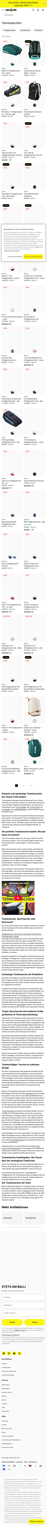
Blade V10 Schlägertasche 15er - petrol (11, 72)
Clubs (3, 1407)
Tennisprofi (26, 1191)
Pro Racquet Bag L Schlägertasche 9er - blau (11, 441)
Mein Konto (5, 1421)
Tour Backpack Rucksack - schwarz (33, 113)
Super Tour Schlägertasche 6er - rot (11, 482)
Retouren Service (7, 1392)
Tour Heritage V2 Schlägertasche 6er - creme (33, 441)
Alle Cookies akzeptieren (33, 256)
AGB (25, 1462)
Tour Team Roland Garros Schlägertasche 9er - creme (33, 359)
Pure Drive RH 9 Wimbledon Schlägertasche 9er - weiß (11, 770)
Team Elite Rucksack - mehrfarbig (31, 195)
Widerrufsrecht (32, 1462)
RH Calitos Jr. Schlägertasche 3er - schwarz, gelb (12, 113)
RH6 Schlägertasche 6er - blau (34, 522)
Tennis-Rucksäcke (8, 1111)
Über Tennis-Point (7, 1428)
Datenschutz (8, 251)
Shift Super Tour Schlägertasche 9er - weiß (33, 647)
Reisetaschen (37, 934)
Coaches (4, 1403)
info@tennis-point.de (20, 1330)
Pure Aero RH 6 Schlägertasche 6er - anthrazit (9, 360)
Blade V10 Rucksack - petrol (33, 769)
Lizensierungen (6, 1367)
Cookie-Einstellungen (8, 1375)
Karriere (4, 1400)
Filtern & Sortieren (36, 1521)
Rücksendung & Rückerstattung (11, 1440)
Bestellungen (5, 1388)
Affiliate (4, 1396)
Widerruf (4, 1363)
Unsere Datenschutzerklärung (10, 1335)
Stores (3, 1432)
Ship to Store (5, 1411)
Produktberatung (7, 1443)
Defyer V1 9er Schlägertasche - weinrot (12, 729)
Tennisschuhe (35, 807)
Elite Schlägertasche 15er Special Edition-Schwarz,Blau (34, 688)
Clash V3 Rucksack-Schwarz (34, 481)
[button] (2, 10)
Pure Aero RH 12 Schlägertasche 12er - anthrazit (32, 319)
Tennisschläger (21, 807)
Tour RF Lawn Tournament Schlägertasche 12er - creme (34, 277)
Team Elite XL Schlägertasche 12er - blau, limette (12, 195)
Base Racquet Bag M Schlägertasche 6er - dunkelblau (9, 524)
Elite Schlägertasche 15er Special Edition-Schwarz (11, 688)
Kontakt (4, 1425)
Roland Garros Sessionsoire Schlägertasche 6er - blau (11, 400)
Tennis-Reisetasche (17, 1140)
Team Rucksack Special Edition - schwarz (32, 72)
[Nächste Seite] (34, 785)
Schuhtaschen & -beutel (10, 936)
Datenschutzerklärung (8, 1462)
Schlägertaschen (8, 934)
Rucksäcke (28, 934)
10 (30, 785)
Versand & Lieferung (7, 1436)
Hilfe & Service (6, 1385)
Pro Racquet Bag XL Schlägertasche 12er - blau (33, 400)
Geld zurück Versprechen (9, 1371)
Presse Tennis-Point (7, 1447)
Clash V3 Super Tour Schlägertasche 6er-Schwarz (12, 154)
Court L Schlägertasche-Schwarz (10, 565)
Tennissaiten (21, 1004)
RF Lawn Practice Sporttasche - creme (12, 318)
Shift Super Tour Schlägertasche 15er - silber (12, 647)
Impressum (19, 1462)
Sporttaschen (19, 934)
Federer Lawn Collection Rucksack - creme (32, 729)
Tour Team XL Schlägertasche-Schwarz (33, 154)
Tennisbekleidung (19, 809)
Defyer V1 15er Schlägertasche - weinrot (10, 277)
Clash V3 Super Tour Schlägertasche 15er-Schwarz (31, 566)
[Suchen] (33, 10)
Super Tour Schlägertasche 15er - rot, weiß (11, 606)
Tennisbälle (6, 809)
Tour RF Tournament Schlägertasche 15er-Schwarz (31, 607)
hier (37, 247)
